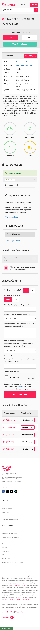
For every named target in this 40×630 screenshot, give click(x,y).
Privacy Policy (6, 512)
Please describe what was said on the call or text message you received (20, 325)
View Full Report (30, 56)
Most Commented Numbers (10, 537)
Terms (21, 386)
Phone (8, 19)
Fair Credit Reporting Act (18, 585)
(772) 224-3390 (9, 420)
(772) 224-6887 (9, 435)
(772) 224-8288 (9, 427)
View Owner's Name (23, 62)
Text (15, 299)
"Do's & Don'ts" (9, 600)
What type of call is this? (13, 295)
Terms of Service (7, 508)
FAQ (3, 555)
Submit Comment (20, 394)
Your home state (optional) (14, 341)
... (34, 258)
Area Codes (5, 530)
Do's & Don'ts (6, 558)
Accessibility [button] (5, 617)
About (4, 505)
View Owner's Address (24, 65)
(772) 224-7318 (8, 442)
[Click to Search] (36, 10)
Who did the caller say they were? (16, 305)
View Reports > (27, 420)
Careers (4, 516)
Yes (10, 37)
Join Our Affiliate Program (10, 519)
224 (20, 19)
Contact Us (5, 551)
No (29, 37)
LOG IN (34, 5)
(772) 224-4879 (9, 449)
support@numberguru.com (13, 478)
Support (4, 547)
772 (15, 19)
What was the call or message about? (17, 314)
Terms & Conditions (23, 600)
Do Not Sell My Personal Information (13, 562)
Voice (8, 299)
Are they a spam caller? (12, 290)
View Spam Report (20, 44)
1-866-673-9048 (10, 474)
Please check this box (12, 371)
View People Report (12, 241)
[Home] (8, 4)
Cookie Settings (6, 628)
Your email (8, 356)
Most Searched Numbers (9, 533)
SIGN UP (24, 5)
